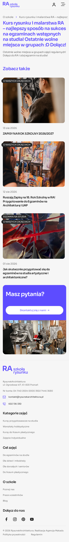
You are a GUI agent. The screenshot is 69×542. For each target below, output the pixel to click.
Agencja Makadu (55, 530)
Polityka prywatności (14, 534)
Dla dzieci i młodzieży (14, 460)
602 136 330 (14, 403)
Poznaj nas (8, 489)
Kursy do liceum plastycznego (19, 432)
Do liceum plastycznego (15, 472)
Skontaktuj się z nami (33, 310)
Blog (5, 500)
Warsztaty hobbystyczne (16, 426)
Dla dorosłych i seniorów (16, 466)
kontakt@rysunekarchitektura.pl (25, 396)
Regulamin (36, 534)
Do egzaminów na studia (16, 455)
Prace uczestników (13, 495)
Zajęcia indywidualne (14, 438)
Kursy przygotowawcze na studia (20, 420)
